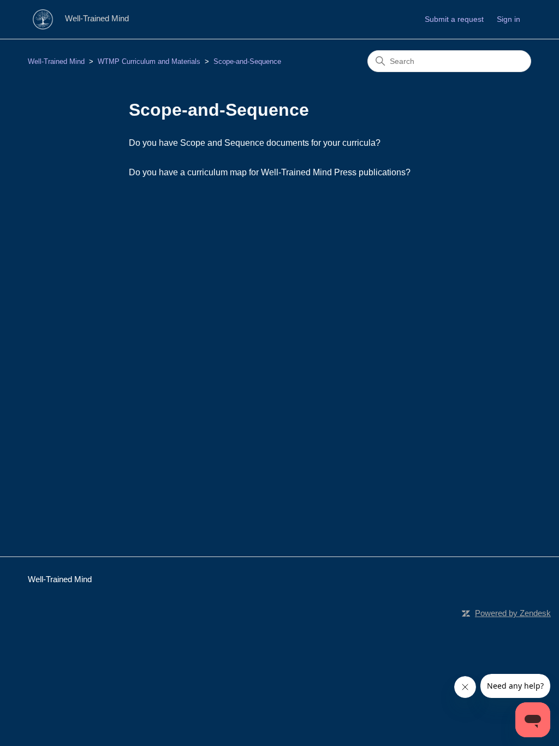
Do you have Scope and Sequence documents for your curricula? (254, 142)
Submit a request (454, 19)
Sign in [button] (508, 19)
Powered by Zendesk (513, 613)
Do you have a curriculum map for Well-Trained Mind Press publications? (270, 172)
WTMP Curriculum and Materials (149, 61)
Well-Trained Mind (56, 61)
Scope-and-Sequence (247, 61)
